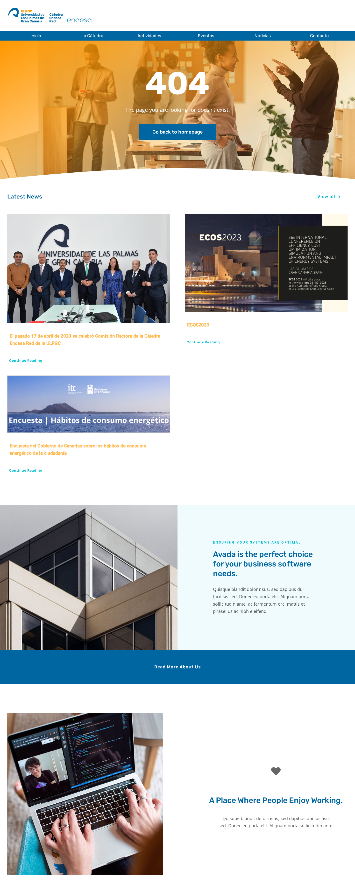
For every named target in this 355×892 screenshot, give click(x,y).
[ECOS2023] (266, 263)
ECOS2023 (198, 325)
